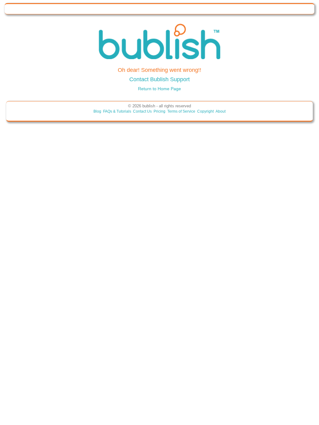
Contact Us (142, 111)
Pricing (159, 111)
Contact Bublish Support (159, 79)
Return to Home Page (159, 88)
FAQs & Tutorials (117, 111)
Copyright (205, 111)
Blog (97, 111)
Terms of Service (181, 111)
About (221, 111)
